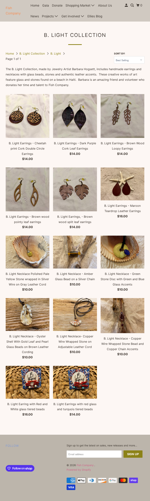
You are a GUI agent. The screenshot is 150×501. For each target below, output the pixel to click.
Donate (57, 5)
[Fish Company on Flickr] (6, 457)
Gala (45, 5)
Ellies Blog (94, 16)
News (35, 16)
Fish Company (13, 10)
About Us (105, 5)
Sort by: (119, 53)
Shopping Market (78, 5)
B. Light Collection (32, 53)
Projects (48, 16)
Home (35, 5)
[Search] (132, 5)
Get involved (71, 16)
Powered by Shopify (79, 469)
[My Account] (126, 5)
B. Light (56, 53)
